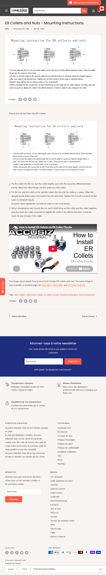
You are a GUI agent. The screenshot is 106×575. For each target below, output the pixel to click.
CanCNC (54, 485)
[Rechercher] (84, 11)
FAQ (59, 456)
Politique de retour (65, 444)
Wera (52, 525)
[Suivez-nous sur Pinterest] (17, 552)
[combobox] (57, 11)
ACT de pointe (56, 477)
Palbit (52, 533)
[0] (98, 10)
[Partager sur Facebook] (20, 99)
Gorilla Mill (54, 497)
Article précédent (19, 316)
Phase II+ (54, 513)
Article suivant (88, 316)
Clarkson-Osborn (57, 489)
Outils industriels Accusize (61, 481)
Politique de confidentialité (68, 448)
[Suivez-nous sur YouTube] (22, 552)
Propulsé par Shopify (13, 563)
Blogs (60, 460)
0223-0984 (58, 285)
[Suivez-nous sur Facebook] (7, 552)
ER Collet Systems (76, 285)
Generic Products (57, 537)
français (11, 569)
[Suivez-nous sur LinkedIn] (26, 552)
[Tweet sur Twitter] (30, 99)
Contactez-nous (64, 428)
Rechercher (62, 432)
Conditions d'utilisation (67, 452)
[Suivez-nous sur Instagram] (12, 552)
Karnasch (54, 505)
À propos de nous (65, 436)
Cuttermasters (56, 493)
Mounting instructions (69, 295)
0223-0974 (47, 285)
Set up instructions (87, 295)
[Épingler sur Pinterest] (25, 99)
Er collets (48, 295)
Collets (40, 295)
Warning (61, 464)
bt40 (7, 29)
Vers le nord (55, 509)
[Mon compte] (93, 10)
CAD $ (24, 569)
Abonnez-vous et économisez (86, 3)
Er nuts (56, 295)
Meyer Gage (55, 529)
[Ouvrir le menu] (6, 11)
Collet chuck (31, 295)
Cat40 (22, 295)
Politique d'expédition (66, 440)
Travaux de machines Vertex (62, 521)
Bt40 (16, 295)
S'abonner (73, 361)
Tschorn (53, 517)
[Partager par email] (35, 99)
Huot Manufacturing (58, 501)
